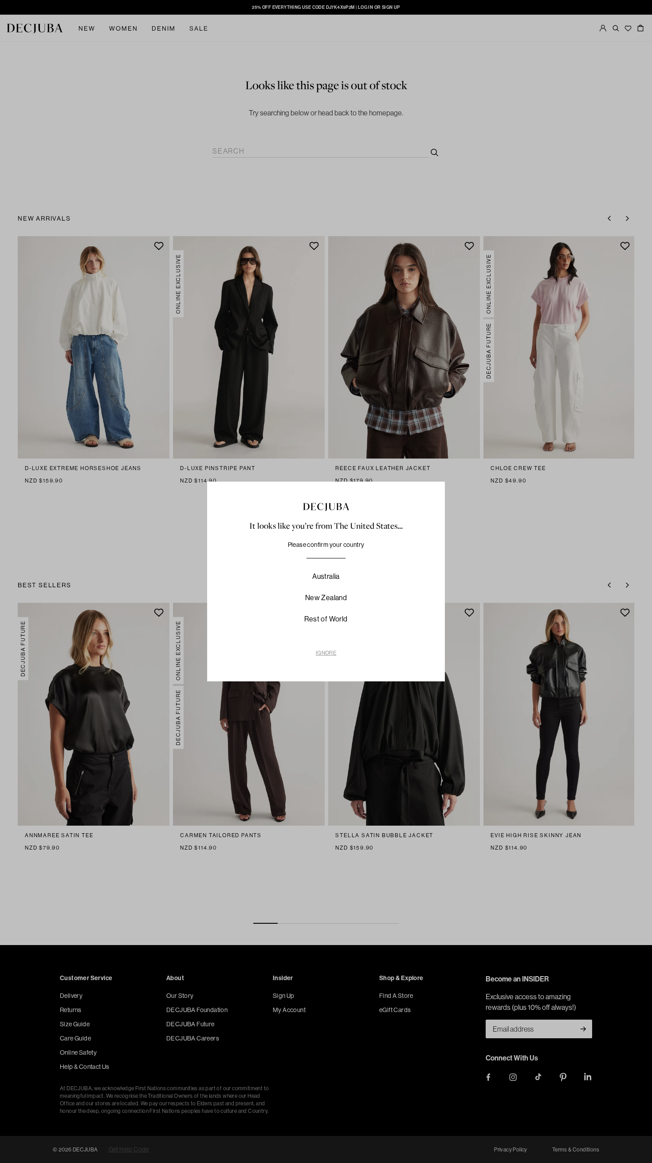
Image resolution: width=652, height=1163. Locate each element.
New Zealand (326, 597)
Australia (326, 576)
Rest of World (325, 618)
